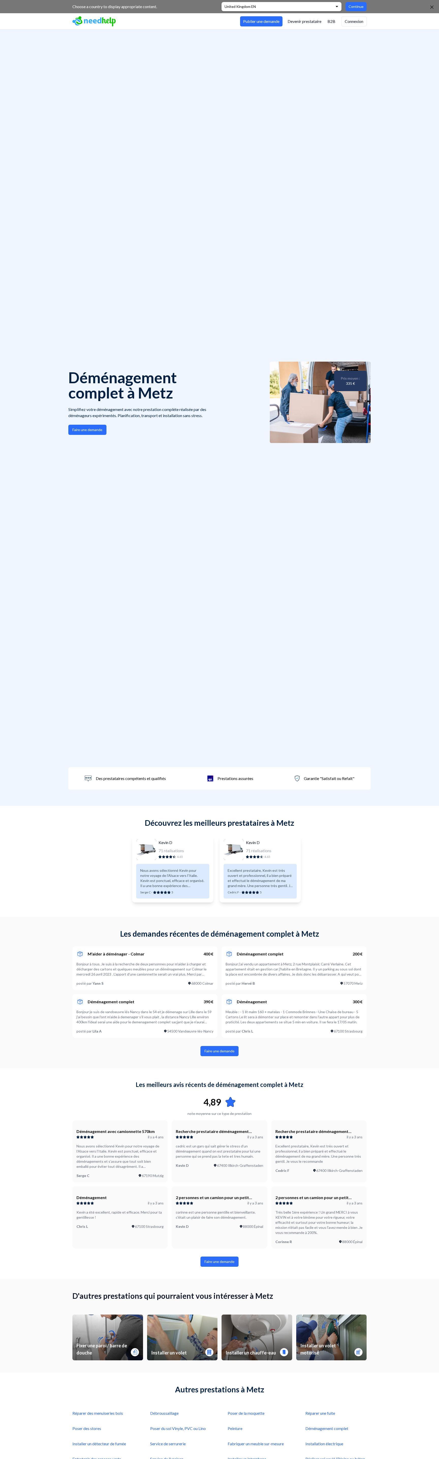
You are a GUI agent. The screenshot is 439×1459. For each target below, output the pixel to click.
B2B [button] (331, 21)
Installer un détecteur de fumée (99, 1443)
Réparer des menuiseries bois (97, 1413)
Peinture (235, 1428)
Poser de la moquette (246, 1413)
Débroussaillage (164, 1413)
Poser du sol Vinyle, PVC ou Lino (178, 1428)
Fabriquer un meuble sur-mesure (256, 1443)
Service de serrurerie (168, 1443)
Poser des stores (86, 1428)
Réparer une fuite (320, 1413)
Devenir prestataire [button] (304, 21)
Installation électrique (324, 1443)
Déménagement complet (326, 1428)
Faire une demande (87, 430)
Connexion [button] (354, 21)
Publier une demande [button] (261, 21)
